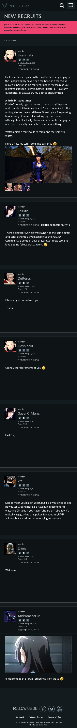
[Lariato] (18, 186)
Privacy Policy (36, 716)
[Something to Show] (20, 59)
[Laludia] (10, 211)
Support (20, 716)
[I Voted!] (24, 59)
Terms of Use (54, 716)
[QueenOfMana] (10, 414)
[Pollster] (28, 59)
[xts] (10, 481)
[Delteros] (9, 186)
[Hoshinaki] (10, 56)
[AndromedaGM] (26, 186)
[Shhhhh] (24, 215)
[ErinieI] (10, 549)
